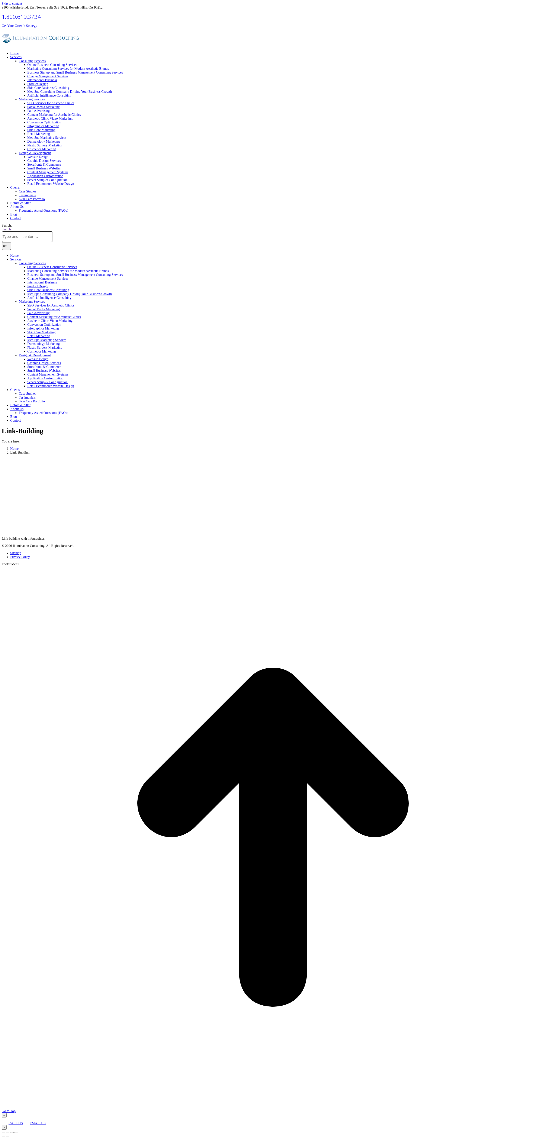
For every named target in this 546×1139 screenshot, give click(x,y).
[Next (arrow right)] (7, 1136)
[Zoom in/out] (16, 1132)
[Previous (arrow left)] (3, 1136)
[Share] (7, 1132)
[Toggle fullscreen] (12, 1132)
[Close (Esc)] (3, 1132)
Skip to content (12, 3)
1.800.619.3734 (21, 16)
